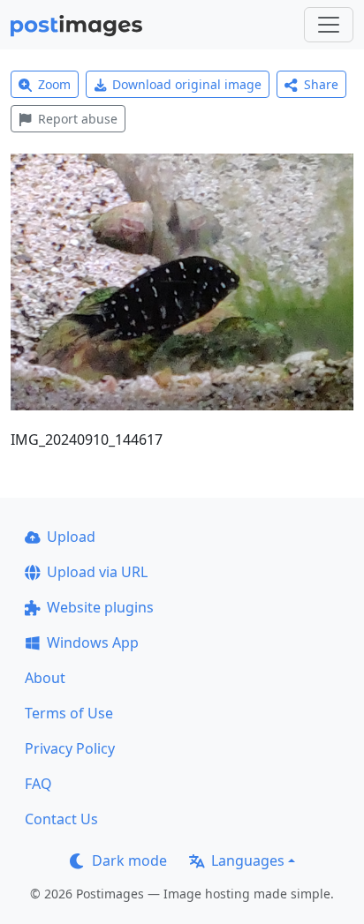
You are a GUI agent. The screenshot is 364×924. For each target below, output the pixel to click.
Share (321, 84)
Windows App (93, 642)
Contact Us (61, 819)
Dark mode (129, 860)
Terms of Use (69, 713)
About (45, 677)
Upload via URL (97, 572)
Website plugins (100, 607)
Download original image (187, 84)
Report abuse (78, 118)
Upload (71, 536)
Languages (247, 860)
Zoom (54, 84)
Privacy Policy (70, 748)
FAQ (38, 783)
